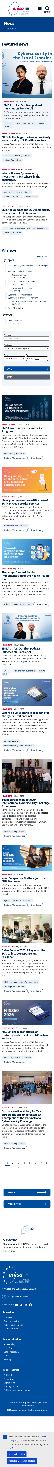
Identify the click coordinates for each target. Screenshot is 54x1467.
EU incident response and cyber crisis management (25, 228)
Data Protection (11, 1351)
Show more (42, 256)
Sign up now (9, 1251)
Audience (8, 345)
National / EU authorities (14, 458)
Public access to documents (17, 1390)
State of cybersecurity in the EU (17, 155)
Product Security (11, 741)
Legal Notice (9, 1348)
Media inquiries (11, 1328)
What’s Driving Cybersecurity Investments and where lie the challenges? (21, 176)
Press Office (14, 1204)
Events (11, 1192)
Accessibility (9, 1344)
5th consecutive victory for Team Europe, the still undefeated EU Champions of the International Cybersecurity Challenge (22, 1116)
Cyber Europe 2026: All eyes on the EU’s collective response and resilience (23, 953)
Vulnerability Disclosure (14, 453)
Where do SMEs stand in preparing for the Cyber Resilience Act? (25, 714)
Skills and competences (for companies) (21, 982)
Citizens (9, 123)
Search (47, 12)
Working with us (11, 1386)
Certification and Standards (15, 525)
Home (6, 29)
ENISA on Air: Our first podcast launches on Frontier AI (23, 106)
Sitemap (7, 1359)
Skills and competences (14, 831)
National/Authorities (25, 123)
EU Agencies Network (18, 1296)
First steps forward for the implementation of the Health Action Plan (25, 575)
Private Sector (31, 196)
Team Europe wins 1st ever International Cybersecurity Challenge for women (26, 803)
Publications (9, 1375)
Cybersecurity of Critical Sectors (17, 604)
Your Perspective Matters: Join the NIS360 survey (23, 879)
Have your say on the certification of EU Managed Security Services (25, 501)
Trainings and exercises (14, 986)
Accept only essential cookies (22, 1461)
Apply (9, 369)
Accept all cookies (17, 1454)
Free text (7, 335)
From (6, 355)
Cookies (7, 1355)
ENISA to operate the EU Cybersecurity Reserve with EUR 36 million (26, 211)
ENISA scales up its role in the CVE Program (23, 429)
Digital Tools (9, 1382)
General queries (11, 1321)
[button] (40, 8)
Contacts (8, 1317)
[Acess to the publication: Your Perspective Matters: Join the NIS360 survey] (27, 858)
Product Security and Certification (18, 745)
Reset (9, 377)
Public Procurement (13, 1325)
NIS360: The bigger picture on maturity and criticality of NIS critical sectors (26, 138)
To (27, 355)
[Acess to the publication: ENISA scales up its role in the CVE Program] (27, 408)
